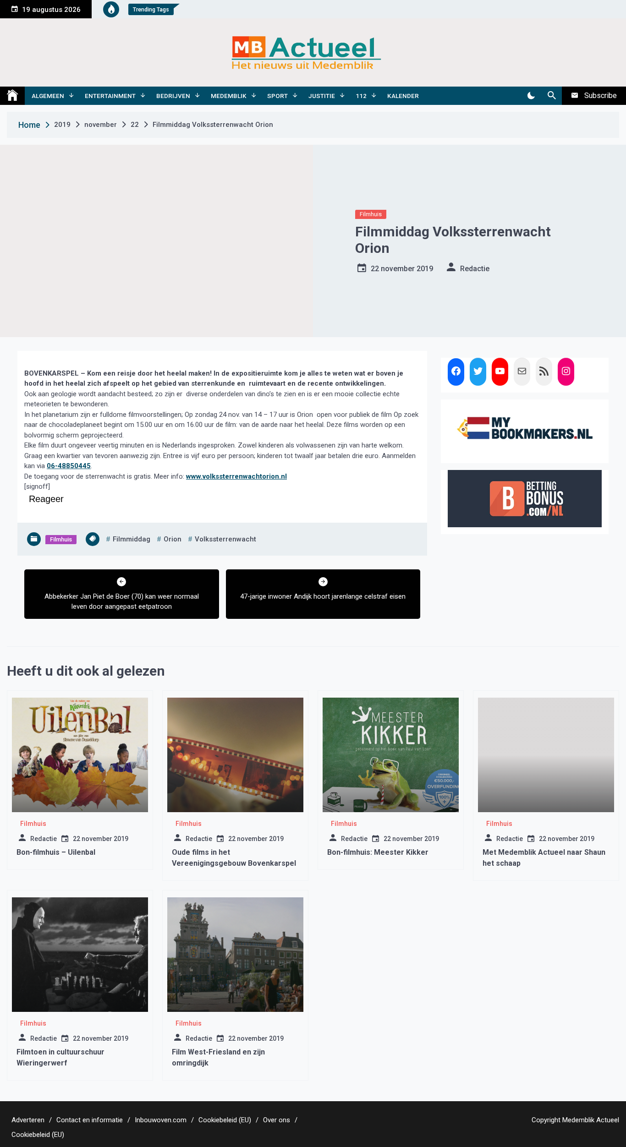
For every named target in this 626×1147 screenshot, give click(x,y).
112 (361, 95)
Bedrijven (173, 95)
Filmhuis (371, 214)
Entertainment (110, 95)
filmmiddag (131, 539)
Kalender (403, 95)
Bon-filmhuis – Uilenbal (55, 852)
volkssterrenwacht (225, 539)
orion (172, 539)
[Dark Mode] (531, 96)
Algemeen (48, 95)
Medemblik (229, 95)
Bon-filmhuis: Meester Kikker (377, 852)
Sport (277, 95)
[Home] (12, 96)
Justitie (321, 95)
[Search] (551, 96)
